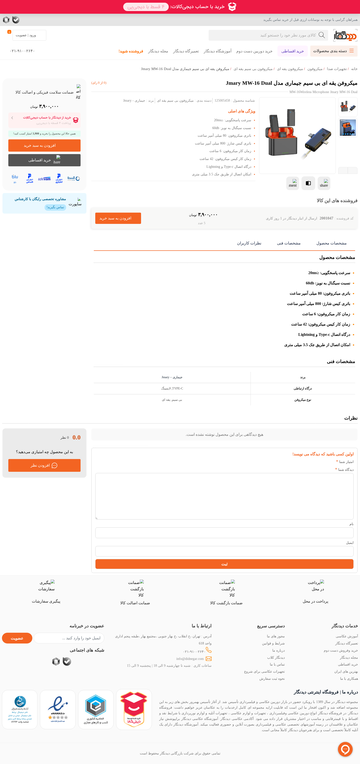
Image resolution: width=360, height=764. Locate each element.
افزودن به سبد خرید (118, 218)
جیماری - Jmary (134, 100)
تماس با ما (277, 664)
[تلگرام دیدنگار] (35, 20)
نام (351, 524)
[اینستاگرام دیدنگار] (45, 20)
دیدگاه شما (344, 469)
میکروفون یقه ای (290, 69)
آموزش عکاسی (347, 636)
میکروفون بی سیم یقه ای (253, 69)
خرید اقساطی (292, 51)
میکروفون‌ (315, 69)
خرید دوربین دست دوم (254, 51)
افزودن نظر (40, 465)
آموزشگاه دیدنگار (217, 51)
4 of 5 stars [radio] (308, 462)
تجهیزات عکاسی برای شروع (264, 671)
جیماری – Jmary (172, 377)
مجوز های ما (276, 636)
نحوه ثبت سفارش (272, 678)
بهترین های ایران (346, 671)
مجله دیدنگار (158, 51)
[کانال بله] (16, 20)
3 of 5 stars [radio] (316, 462)
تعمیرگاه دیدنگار (186, 51)
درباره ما (278, 650)
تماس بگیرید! (55, 207)
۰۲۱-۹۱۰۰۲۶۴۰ (194, 652)
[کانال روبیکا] (6, 20)
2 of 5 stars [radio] (323, 462)
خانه (354, 69)
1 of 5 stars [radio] (330, 462)
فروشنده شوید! (131, 51)
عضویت (17, 638)
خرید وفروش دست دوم (341, 650)
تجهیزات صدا (337, 69)
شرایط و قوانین (273, 643)
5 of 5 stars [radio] (301, 462)
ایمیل (350, 543)
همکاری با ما (349, 678)
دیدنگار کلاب (276, 657)
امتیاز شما (345, 462)
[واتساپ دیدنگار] (26, 20)
